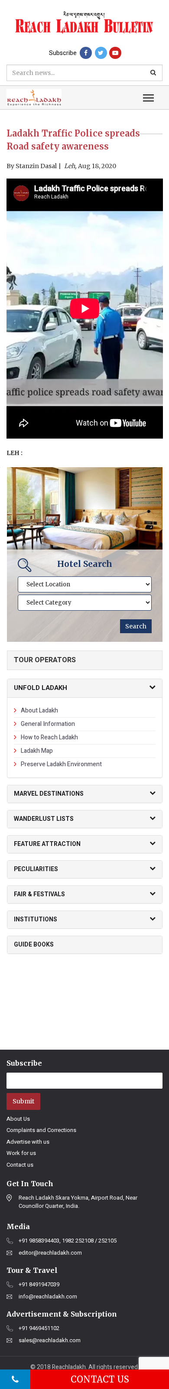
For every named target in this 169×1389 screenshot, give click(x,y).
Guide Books (34, 944)
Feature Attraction (47, 844)
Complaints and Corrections (41, 1130)
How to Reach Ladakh (49, 737)
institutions (35, 919)
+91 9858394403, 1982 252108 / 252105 (68, 1241)
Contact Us (100, 1379)
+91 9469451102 (39, 1328)
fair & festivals (39, 894)
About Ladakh (39, 710)
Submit (23, 1101)
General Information (48, 724)
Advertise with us (27, 1142)
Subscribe (63, 53)
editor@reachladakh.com (50, 1253)
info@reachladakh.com (48, 1297)
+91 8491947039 (39, 1284)
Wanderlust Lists (44, 818)
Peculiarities (36, 869)
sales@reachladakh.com (50, 1340)
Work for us (21, 1153)
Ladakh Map (37, 750)
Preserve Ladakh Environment (61, 764)
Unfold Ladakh (40, 688)
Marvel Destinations (49, 793)
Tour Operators (45, 660)
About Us (18, 1119)
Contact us (19, 1165)
